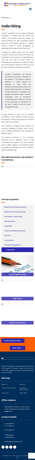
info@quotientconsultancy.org (13, 441)
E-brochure (11, 250)
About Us (4, 384)
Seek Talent (16, 348)
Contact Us (4, 393)
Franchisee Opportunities (23, 388)
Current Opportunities (12, 340)
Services (22, 384)
